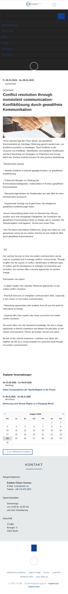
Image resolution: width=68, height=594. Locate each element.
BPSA (5, 37)
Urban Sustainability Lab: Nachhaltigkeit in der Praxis (29, 390)
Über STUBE (8, 31)
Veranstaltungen (10, 25)
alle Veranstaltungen (18, 452)
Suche (63, 5)
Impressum (53, 583)
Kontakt (5, 43)
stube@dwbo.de (21, 486)
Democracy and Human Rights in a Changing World (28, 403)
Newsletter (7, 49)
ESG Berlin (7, 55)
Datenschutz (34, 586)
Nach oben (34, 548)
